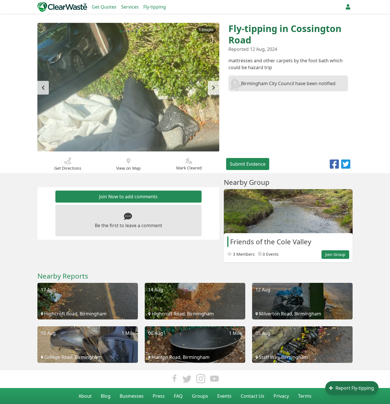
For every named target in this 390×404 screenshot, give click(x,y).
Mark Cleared (189, 168)
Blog (105, 396)
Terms (304, 396)
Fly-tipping (154, 7)
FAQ (178, 396)
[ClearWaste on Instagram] (200, 380)
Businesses (132, 396)
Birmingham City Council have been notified (288, 83)
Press (159, 396)
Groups (200, 396)
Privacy (281, 396)
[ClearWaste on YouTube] (214, 380)
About (85, 396)
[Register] (348, 7)
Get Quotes (104, 7)
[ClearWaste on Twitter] (187, 380)
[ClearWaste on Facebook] (174, 380)
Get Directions (67, 168)
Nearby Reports (62, 276)
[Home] (62, 7)
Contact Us (252, 396)
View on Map (128, 168)
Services (130, 7)
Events (224, 396)
